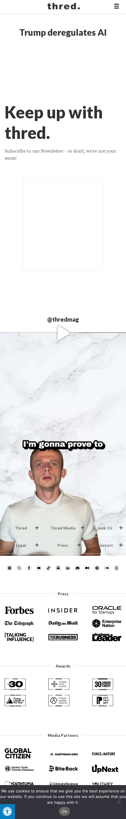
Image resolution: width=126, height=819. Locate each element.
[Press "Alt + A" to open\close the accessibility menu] (7, 811)
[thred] (64, 7)
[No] (119, 802)
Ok (64, 811)
